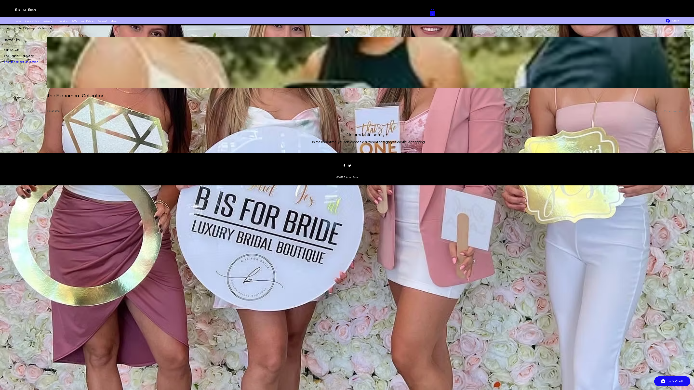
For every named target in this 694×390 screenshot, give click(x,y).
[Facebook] (344, 165)
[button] (432, 12)
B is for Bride (25, 9)
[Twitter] (350, 165)
